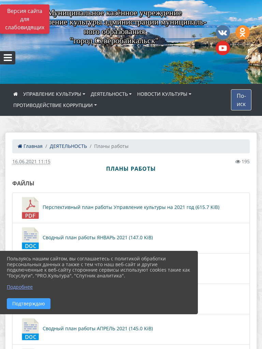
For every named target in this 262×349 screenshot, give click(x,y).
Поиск (241, 100)
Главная (32, 146)
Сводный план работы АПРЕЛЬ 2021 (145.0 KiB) (97, 328)
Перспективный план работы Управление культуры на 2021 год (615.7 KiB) (130, 207)
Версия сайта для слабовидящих (24, 19)
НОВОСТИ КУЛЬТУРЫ (162, 94)
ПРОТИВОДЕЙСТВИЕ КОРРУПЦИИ (53, 105)
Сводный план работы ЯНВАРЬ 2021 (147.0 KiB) (97, 237)
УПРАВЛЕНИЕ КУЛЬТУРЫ (52, 94)
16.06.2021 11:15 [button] (31, 161)
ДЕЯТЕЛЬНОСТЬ (109, 94)
